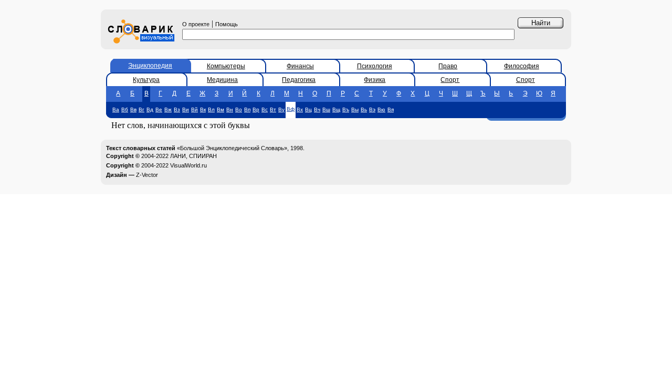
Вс (264, 109)
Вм (220, 109)
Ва (115, 109)
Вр (256, 109)
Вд (149, 109)
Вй (194, 109)
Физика (374, 79)
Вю (381, 109)
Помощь (226, 24)
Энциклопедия (150, 65)
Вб (124, 109)
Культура (146, 79)
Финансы (300, 66)
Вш (326, 109)
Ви (185, 109)
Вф (291, 109)
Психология (374, 66)
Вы (355, 109)
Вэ (372, 109)
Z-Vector (147, 175)
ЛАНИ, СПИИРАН (193, 156)
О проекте (195, 24)
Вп (247, 109)
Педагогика (299, 79)
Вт (273, 109)
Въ (345, 109)
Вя (390, 109)
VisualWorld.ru (188, 165)
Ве (158, 109)
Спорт (449, 79)
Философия (521, 66)
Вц (308, 109)
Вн (229, 109)
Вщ (336, 109)
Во (238, 109)
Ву (281, 109)
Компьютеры (226, 66)
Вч (317, 109)
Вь (364, 109)
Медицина (222, 79)
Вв (133, 109)
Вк (203, 109)
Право (447, 66)
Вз (177, 109)
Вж (168, 109)
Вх (300, 109)
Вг (141, 109)
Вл (211, 109)
